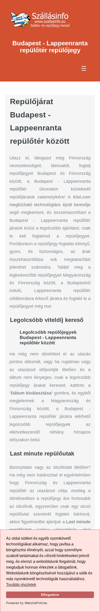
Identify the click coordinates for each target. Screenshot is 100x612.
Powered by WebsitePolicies (26, 603)
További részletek (21, 585)
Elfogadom (50, 595)
